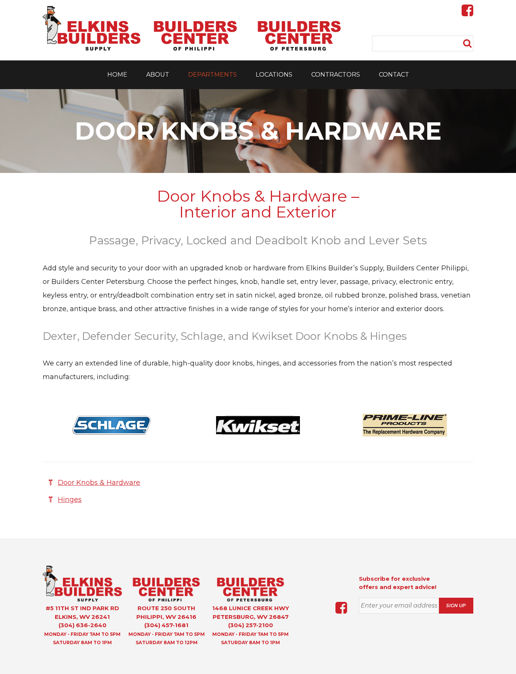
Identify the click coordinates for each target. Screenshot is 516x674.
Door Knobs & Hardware (99, 482)
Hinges (70, 499)
